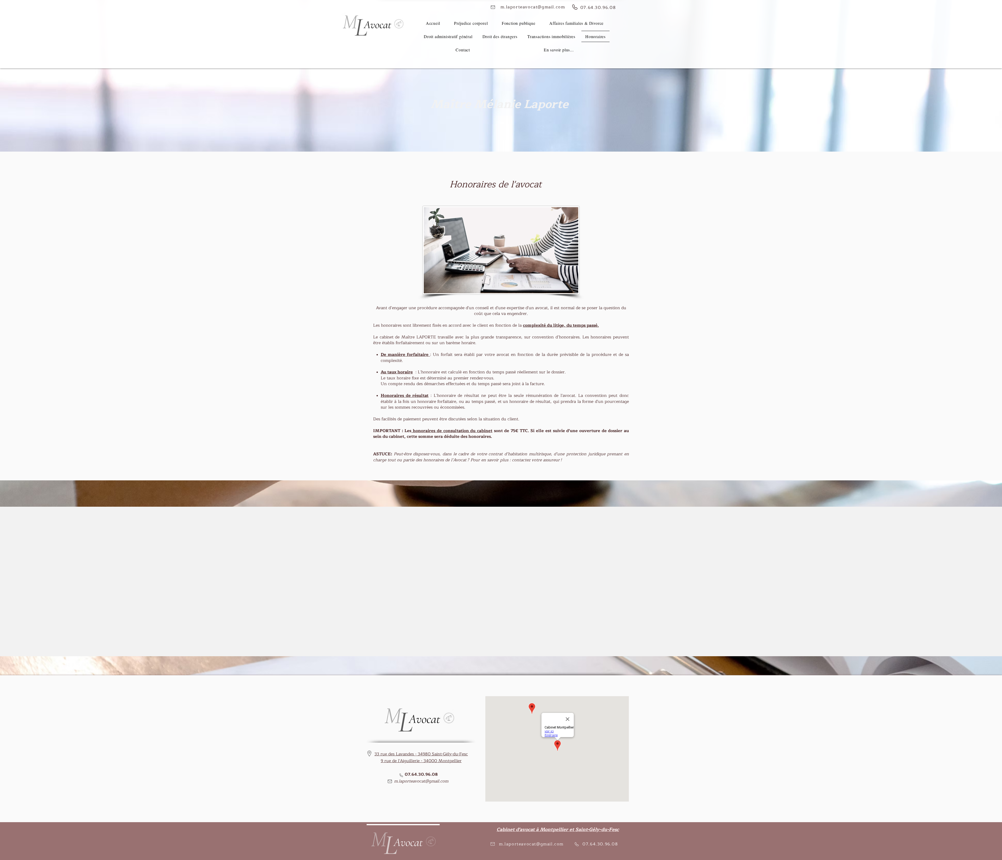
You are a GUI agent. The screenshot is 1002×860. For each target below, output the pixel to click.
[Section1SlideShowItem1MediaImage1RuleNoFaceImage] (495, 643)
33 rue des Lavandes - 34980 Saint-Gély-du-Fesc (421, 754)
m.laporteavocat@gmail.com (421, 781)
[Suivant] (974, 581)
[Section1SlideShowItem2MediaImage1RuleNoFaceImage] (501, 643)
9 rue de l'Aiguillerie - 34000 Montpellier (421, 760)
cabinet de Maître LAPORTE (409, 337)
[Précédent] (28, 581)
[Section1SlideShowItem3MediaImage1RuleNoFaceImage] (507, 643)
